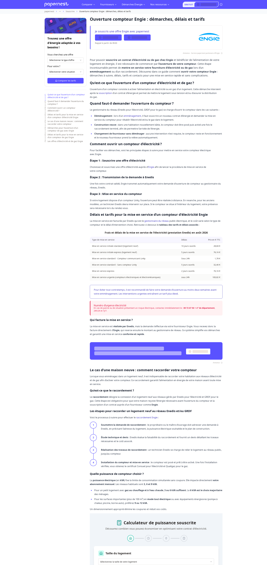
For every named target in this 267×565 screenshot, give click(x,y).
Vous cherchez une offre (60, 54)
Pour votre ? (53, 66)
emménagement (132, 115)
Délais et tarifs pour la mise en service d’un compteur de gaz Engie (65, 136)
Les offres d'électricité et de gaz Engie (65, 141)
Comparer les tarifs (67, 80)
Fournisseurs (107, 4)
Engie (151, 167)
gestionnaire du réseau (156, 220)
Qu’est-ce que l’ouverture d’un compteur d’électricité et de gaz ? (66, 96)
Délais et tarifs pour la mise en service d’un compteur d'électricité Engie (65, 116)
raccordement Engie (147, 417)
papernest (49, 11)
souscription (105, 93)
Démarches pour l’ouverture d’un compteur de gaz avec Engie (63, 129)
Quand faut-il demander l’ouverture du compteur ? (66, 102)
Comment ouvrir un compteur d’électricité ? (61, 109)
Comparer (87, 4)
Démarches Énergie (132, 4)
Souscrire (70, 11)
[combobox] (65, 60)
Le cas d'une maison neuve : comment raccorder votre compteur (65, 122)
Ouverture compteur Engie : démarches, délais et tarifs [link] (105, 11)
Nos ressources (158, 4)
